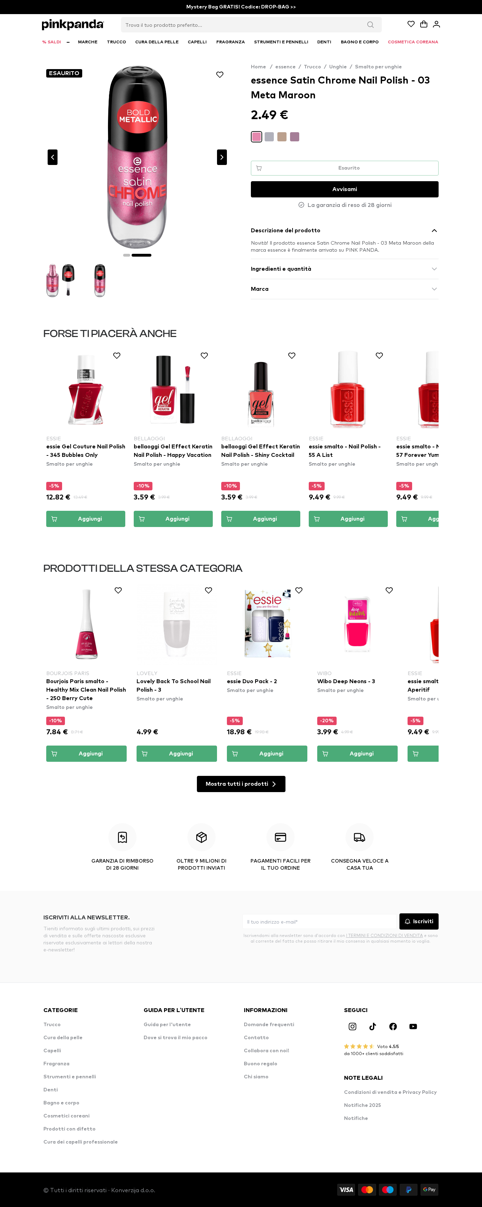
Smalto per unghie (378, 67)
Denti (50, 1089)
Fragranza (56, 1063)
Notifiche (356, 1118)
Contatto (256, 1037)
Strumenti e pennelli (69, 1076)
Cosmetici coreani (66, 1116)
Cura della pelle (63, 1037)
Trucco (312, 67)
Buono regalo (260, 1063)
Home (261, 67)
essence (285, 67)
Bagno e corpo (61, 1103)
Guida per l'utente (167, 1024)
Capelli (52, 1050)
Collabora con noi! (266, 1050)
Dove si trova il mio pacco (175, 1037)
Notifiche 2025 (362, 1105)
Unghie (338, 67)
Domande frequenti (269, 1024)
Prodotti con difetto (69, 1129)
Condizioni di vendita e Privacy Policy (390, 1092)
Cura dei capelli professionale (80, 1142)
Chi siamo (256, 1076)
